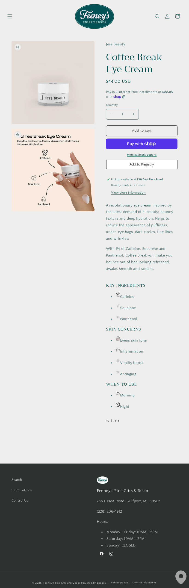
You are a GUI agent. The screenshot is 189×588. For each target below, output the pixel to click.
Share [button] (115, 421)
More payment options (142, 154)
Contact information (145, 582)
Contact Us (20, 500)
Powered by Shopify (93, 583)
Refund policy (119, 582)
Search (17, 480)
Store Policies (22, 490)
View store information (128, 193)
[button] (10, 16)
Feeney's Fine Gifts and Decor (61, 583)
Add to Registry (142, 164)
